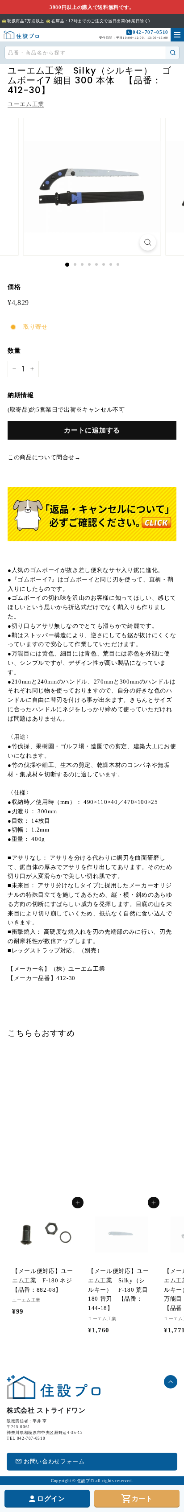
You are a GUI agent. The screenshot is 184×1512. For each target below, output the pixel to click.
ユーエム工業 (26, 104)
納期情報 (21, 395)
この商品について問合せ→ (44, 457)
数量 (14, 350)
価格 (14, 287)
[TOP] (21, 34)
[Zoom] (148, 242)
